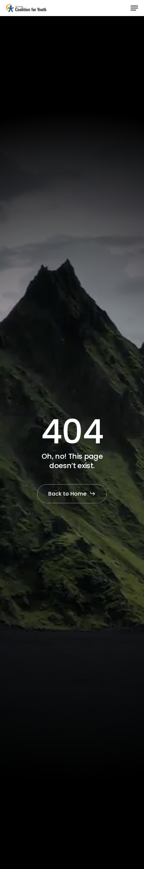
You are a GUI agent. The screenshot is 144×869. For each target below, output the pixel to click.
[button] (134, 8)
